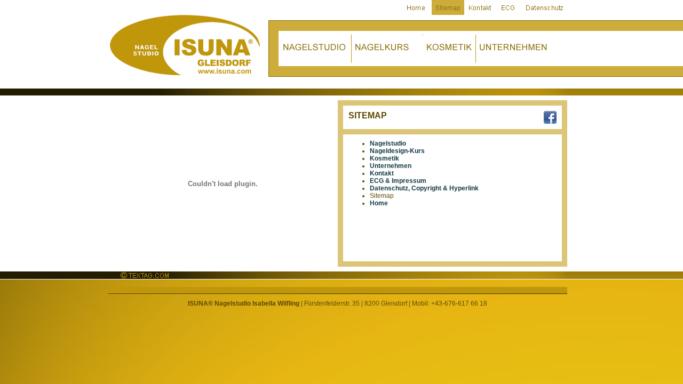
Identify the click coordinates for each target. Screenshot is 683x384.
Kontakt (382, 173)
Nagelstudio (388, 143)
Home (379, 203)
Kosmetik (384, 158)
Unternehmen (390, 166)
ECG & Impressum (398, 181)
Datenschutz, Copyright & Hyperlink (424, 188)
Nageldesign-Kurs (397, 151)
